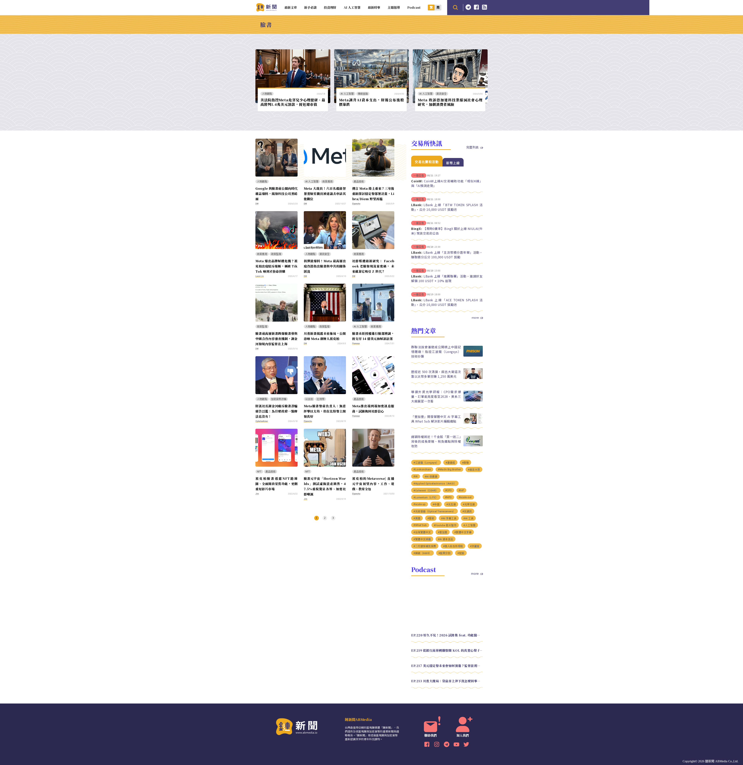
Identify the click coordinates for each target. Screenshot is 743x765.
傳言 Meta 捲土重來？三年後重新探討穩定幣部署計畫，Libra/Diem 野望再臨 (373, 193)
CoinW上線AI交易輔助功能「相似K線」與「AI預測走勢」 (447, 183)
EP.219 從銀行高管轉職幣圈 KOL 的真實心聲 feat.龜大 (447, 650)
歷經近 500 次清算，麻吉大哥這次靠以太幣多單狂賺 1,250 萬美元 (436, 374)
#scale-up (419, 504)
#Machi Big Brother (449, 469)
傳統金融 (363, 93)
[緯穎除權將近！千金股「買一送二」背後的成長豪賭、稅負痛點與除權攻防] (473, 445)
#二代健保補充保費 (424, 546)
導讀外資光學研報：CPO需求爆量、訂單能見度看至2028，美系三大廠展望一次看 (436, 396)
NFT (259, 471)
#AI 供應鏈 (431, 476)
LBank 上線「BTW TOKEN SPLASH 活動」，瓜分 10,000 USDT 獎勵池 (447, 207)
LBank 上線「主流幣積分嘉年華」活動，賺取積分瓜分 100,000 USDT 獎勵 (447, 254)
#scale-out (465, 497)
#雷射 (430, 518)
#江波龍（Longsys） (426, 462)
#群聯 (465, 462)
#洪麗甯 (474, 546)
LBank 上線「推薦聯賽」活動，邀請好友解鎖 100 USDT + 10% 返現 (447, 278)
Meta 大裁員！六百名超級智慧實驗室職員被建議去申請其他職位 (325, 193)
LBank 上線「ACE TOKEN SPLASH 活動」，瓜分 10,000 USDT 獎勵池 (447, 302)
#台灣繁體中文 (422, 532)
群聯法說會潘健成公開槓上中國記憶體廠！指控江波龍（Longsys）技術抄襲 (436, 352)
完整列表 (472, 147)
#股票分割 (444, 553)
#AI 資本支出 (445, 539)
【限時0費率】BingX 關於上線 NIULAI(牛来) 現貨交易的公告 (447, 231)
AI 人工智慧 (347, 93)
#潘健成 (450, 462)
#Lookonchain (422, 469)
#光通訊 (467, 511)
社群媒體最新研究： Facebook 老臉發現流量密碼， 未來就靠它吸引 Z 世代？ (373, 266)
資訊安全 (441, 93)
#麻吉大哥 (474, 469)
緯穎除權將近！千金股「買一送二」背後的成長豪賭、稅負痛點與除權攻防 (436, 441)
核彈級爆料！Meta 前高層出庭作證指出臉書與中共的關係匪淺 (325, 266)
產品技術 (359, 181)
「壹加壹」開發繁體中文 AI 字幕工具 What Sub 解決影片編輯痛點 (436, 418)
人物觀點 (267, 93)
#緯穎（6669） (422, 553)
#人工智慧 (469, 525)
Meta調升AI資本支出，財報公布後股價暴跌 (371, 102)
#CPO (448, 490)
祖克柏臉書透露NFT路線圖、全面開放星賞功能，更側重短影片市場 (276, 483)
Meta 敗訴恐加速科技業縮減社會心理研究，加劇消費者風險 (450, 102)
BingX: (416, 228)
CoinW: (417, 181)
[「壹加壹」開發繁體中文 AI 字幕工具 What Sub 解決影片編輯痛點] (473, 422)
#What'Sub (420, 525)
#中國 (436, 504)
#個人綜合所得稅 (453, 546)
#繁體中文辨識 (422, 539)
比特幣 (320, 399)
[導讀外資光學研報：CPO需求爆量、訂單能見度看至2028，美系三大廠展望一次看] (473, 400)
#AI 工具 (468, 518)
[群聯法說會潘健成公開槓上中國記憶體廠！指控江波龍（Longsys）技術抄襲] (473, 355)
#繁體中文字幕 (463, 532)
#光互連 (451, 504)
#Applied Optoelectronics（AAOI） (434, 483)
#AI (415, 476)
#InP (461, 490)
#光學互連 (469, 504)
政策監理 (276, 254)
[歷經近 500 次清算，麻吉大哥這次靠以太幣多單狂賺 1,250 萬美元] (473, 378)
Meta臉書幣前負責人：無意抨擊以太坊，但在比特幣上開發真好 (325, 411)
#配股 (460, 553)
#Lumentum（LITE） (425, 497)
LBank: (416, 204)
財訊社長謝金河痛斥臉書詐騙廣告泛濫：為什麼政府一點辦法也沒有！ (276, 411)
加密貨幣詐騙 (278, 399)
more (475, 317)
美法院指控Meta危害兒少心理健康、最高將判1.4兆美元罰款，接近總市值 (292, 102)
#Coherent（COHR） (425, 490)
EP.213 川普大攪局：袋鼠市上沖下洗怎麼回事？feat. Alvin (447, 681)
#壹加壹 (442, 532)
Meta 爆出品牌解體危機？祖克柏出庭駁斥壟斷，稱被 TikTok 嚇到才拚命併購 (276, 266)
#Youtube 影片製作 (445, 525)
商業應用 (327, 181)
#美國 (416, 518)
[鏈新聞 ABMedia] (266, 10)
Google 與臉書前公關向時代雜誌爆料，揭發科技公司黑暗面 (276, 193)
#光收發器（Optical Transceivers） (434, 511)
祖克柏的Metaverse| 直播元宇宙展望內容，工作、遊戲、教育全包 (373, 483)
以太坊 (309, 399)
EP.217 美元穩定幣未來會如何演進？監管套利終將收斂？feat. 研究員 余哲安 (447, 665)
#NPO (448, 497)
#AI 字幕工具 (448, 518)
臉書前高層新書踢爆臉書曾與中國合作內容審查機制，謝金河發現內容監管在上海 (276, 338)
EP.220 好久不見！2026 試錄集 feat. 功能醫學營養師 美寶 (447, 635)
